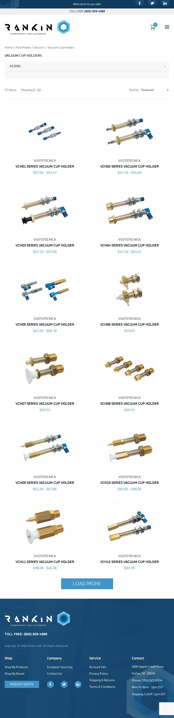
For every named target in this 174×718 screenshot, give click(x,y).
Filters (15, 66)
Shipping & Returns (102, 680)
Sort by (134, 90)
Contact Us (54, 673)
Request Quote (22, 684)
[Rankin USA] (37, 27)
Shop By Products (16, 667)
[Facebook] (139, 3)
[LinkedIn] (165, 3)
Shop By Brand (14, 673)
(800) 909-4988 (94, 11)
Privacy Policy (98, 673)
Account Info (97, 667)
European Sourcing (59, 667)
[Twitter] (152, 3)
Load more (87, 583)
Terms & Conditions (102, 686)
